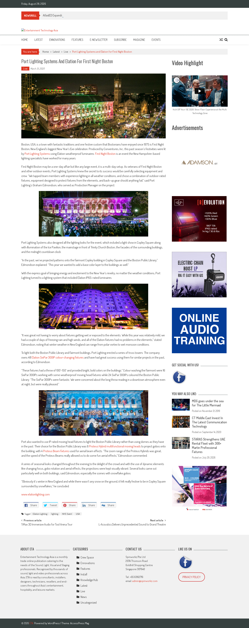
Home (24, 40)
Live (66, 51)
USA (78, 513)
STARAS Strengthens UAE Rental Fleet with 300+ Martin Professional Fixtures (208, 445)
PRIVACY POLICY (191, 577)
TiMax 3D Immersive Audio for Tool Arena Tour (46, 524)
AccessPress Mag (79, 623)
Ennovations (57, 40)
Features (77, 40)
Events (156, 40)
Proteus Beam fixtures (56, 451)
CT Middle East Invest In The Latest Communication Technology (209, 422)
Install (84, 574)
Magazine (139, 40)
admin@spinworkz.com (144, 581)
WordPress (54, 623)
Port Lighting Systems (37, 153)
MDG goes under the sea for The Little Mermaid (207, 403)
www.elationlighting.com (35, 494)
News (84, 597)
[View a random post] (221, 40)
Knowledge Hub (89, 580)
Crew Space (87, 557)
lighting (54, 513)
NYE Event (67, 513)
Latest (38, 40)
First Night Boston (105, 153)
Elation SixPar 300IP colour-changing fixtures (58, 357)
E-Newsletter (98, 40)
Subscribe (120, 40)
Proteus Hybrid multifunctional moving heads (115, 446)
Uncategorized (89, 602)
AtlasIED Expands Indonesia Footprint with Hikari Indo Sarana (77, 15)
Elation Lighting (40, 513)
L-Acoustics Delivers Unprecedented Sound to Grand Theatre (132, 524)
